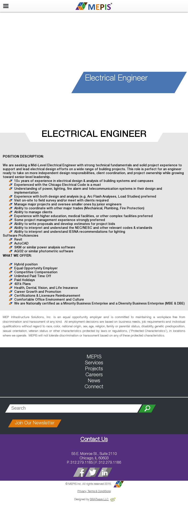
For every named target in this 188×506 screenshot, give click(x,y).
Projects (94, 369)
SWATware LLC (99, 499)
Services (94, 363)
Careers (94, 375)
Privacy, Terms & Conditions (94, 491)
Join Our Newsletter (35, 423)
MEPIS (94, 357)
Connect (94, 387)
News (94, 381)
